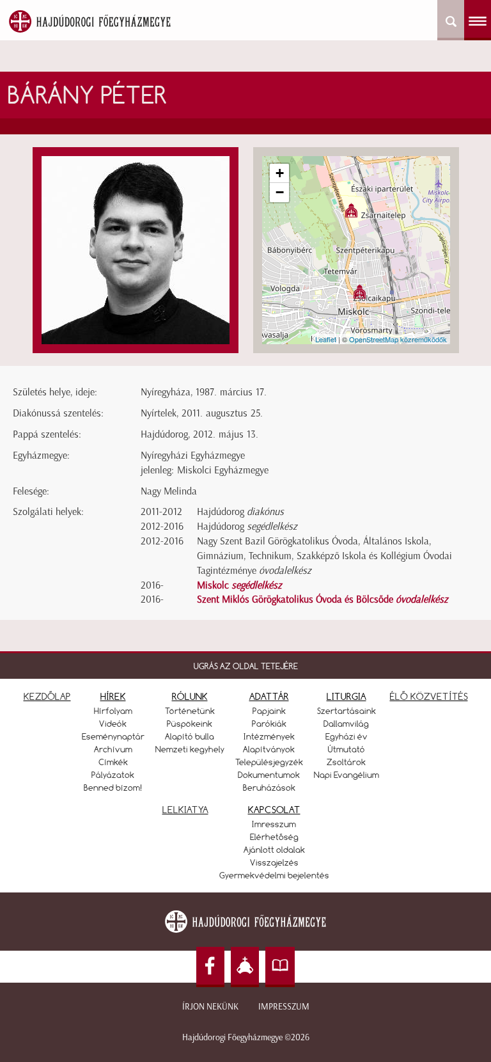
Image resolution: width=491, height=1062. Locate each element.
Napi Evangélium (346, 775)
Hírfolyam (113, 711)
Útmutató (346, 749)
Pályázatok (112, 775)
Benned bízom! (113, 787)
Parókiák (269, 723)
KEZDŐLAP (47, 696)
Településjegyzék (269, 762)
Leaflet (325, 339)
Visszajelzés (274, 862)
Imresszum (274, 824)
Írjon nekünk (210, 1006)
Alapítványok (269, 749)
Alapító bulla (189, 736)
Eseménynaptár (113, 736)
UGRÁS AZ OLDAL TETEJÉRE (246, 666)
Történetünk (190, 711)
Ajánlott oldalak (274, 849)
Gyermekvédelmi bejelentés (274, 875)
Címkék (113, 762)
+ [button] (280, 173)
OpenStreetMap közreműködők (398, 339)
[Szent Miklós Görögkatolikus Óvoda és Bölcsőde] (351, 210)
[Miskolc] (360, 291)
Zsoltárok (346, 762)
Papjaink (269, 711)
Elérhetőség (274, 837)
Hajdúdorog (240, 511)
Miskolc (239, 585)
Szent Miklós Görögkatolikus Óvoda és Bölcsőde (322, 599)
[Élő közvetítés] (245, 967)
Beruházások (269, 787)
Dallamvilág (346, 723)
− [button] (280, 192)
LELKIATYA (185, 810)
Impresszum (283, 1006)
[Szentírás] (280, 967)
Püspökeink (189, 723)
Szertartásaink (346, 711)
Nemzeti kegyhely (189, 749)
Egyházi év (346, 736)
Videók (113, 723)
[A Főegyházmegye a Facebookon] (210, 967)
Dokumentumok (269, 775)
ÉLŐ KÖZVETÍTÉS (429, 696)
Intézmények (269, 736)
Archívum (113, 749)
